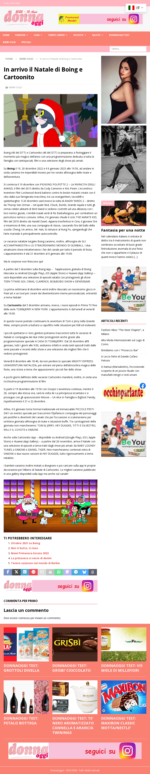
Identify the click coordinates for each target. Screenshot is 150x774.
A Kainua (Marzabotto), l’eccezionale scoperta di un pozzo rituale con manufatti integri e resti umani (122, 371)
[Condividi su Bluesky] (84, 572)
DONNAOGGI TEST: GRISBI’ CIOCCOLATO (71, 668)
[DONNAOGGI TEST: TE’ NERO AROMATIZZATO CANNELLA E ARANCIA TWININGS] (75, 697)
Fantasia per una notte (123, 230)
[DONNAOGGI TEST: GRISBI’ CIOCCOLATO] (75, 644)
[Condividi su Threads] (93, 572)
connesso (24, 618)
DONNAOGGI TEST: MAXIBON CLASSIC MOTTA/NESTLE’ (118, 723)
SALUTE (96, 35)
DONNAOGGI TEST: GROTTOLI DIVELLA (21, 668)
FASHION (20, 35)
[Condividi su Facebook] (8, 572)
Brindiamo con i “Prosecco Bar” (119, 350)
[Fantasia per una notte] (123, 213)
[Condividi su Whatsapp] (59, 572)
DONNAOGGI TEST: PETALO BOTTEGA (21, 720)
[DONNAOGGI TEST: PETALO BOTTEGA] (26, 697)
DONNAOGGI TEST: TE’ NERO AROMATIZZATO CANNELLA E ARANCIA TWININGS (73, 725)
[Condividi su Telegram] (76, 572)
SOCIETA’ (78, 35)
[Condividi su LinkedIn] (25, 572)
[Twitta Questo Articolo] (16, 572)
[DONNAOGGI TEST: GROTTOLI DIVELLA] (26, 644)
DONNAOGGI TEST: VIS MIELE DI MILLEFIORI (121, 668)
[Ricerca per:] (128, 48)
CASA (37, 35)
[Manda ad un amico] (42, 572)
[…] (136, 257)
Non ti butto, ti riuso (24, 548)
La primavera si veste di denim (31, 558)
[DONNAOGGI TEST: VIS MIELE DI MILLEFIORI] (123, 644)
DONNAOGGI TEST (119, 35)
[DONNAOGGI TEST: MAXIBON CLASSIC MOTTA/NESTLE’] (123, 697)
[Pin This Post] (33, 572)
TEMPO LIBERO (56, 35)
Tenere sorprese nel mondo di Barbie (35, 563)
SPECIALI (26, 42)
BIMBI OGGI (9, 42)
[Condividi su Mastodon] (67, 572)
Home (6, 35)
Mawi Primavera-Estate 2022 (30, 553)
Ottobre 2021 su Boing (25, 543)
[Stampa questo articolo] (50, 572)
